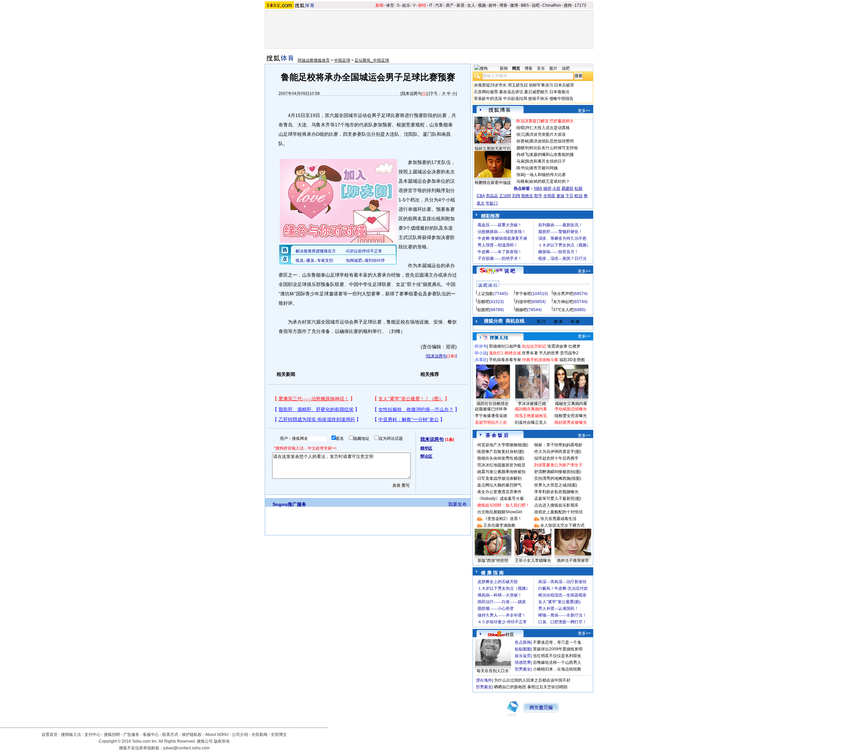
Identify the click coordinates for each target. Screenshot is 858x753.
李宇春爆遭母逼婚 (491, 415)
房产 (450, 5)
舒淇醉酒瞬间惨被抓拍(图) (557, 471)
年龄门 (492, 203)
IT (430, 5)
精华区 (426, 448)
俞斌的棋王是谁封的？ (550, 181)
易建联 (567, 188)
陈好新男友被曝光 (571, 422)
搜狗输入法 (71, 734)
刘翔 (516, 195)
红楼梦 (574, 346)
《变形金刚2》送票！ (502, 518)
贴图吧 (483, 309)
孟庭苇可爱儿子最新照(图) (557, 498)
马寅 (520, 161)
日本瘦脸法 (559, 92)
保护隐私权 (192, 734)
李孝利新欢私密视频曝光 (556, 491)
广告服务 (131, 734)
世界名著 (530, 353)
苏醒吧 (483, 301)
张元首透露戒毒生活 (558, 518)
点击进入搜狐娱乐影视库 (556, 505)
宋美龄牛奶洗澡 (488, 98)
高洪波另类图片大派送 (546, 134)
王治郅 (505, 195)
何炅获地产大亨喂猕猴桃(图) (502, 445)
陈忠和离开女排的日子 (546, 161)
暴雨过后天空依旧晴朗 (547, 687)
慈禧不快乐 (538, 98)
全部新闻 (259, 734)
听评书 (481, 346)
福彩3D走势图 (572, 359)
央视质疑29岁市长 (490, 85)
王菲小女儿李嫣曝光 (533, 560)
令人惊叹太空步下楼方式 (562, 525)
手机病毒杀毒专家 (505, 359)
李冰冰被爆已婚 (532, 403)
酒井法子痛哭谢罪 (573, 560)
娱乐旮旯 (523, 655)
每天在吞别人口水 (493, 671)
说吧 (536, 5)
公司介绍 (240, 734)
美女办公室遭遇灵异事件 (499, 491)
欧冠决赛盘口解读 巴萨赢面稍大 (545, 121)
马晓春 (522, 181)
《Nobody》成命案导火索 (500, 498)
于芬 (569, 195)
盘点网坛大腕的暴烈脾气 (499, 485)
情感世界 (523, 662)
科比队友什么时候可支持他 (554, 148)
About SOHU (217, 734)
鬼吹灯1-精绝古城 (505, 353)
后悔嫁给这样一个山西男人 (557, 662)
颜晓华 (522, 148)
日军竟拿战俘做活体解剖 (499, 478)
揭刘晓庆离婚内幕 (531, 409)
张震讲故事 (557, 346)
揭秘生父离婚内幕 (571, 403)
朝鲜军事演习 (541, 85)
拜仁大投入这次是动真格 (548, 127)
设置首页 (50, 734)
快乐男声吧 (563, 293)
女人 (471, 5)
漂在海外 (484, 680)
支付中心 (92, 734)
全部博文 (279, 734)
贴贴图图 (523, 649)
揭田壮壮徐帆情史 (493, 403)
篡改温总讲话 (511, 92)
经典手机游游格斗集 (540, 359)
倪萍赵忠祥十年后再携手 (556, 458)
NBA (538, 188)
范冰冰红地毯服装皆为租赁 (501, 465)
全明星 (549, 195)
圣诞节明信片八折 (491, 422)
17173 (580, 5)
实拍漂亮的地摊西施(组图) (557, 478)
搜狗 (568, 5)
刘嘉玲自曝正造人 (531, 422)
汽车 (439, 5)
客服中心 (151, 734)
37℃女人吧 (563, 309)
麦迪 (560, 195)
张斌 (520, 174)
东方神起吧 (563, 301)
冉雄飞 (522, 154)
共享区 (481, 359)
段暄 (520, 127)
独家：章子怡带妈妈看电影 (558, 445)
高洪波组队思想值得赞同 (552, 141)
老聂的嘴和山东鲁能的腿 (552, 154)
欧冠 (578, 195)
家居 (460, 5)
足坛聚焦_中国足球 (372, 60)
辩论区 (426, 456)
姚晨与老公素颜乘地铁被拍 (501, 471)
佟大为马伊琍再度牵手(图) (557, 451)
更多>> (584, 110)
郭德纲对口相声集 (505, 346)
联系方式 (170, 734)
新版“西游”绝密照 (493, 560)
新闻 (379, 5)
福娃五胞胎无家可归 (493, 148)
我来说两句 (412, 93)
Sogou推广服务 (289, 504)
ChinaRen (551, 5)
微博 (514, 5)
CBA (481, 195)
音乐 (541, 68)
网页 (516, 68)
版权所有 (222, 741)
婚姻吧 (521, 309)
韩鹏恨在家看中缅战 (493, 182)
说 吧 (509, 271)
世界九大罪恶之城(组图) (555, 485)
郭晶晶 (492, 195)
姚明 (547, 188)
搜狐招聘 (112, 734)
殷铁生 (527, 195)
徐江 (520, 134)
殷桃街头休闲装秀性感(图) (500, 458)
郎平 (538, 195)
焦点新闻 (523, 642)
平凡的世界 (549, 353)
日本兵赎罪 (564, 85)
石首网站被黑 (486, 92)
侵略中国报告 (561, 98)
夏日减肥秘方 (536, 92)
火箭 (556, 188)
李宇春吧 (523, 293)
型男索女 (523, 669)
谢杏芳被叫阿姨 (544, 168)
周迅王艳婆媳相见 (531, 415)
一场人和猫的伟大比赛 (546, 174)
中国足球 (342, 60)
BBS (525, 5)
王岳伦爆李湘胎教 (499, 525)
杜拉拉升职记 (534, 346)
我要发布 (457, 504)
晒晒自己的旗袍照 (510, 687)
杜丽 (578, 188)
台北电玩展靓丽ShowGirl (499, 512)
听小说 (481, 353)
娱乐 (406, 5)
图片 (553, 68)
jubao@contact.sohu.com (186, 748)
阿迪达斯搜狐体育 (314, 60)
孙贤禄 (522, 141)
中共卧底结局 (515, 98)
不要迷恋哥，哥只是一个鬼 (557, 642)
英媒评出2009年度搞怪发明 (558, 649)
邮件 (493, 5)
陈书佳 (522, 168)
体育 (390, 5)
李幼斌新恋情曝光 (571, 409)
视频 (482, 5)
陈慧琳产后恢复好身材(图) (500, 451)
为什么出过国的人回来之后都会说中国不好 (532, 680)
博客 (503, 5)
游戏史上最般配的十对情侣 (558, 512)
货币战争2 (569, 353)
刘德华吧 (523, 301)
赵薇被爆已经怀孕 (491, 409)
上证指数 (485, 293)
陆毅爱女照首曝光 (571, 415)
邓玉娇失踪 (518, 85)
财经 (422, 5)
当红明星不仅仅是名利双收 (557, 655)
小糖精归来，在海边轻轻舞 (557, 669)
